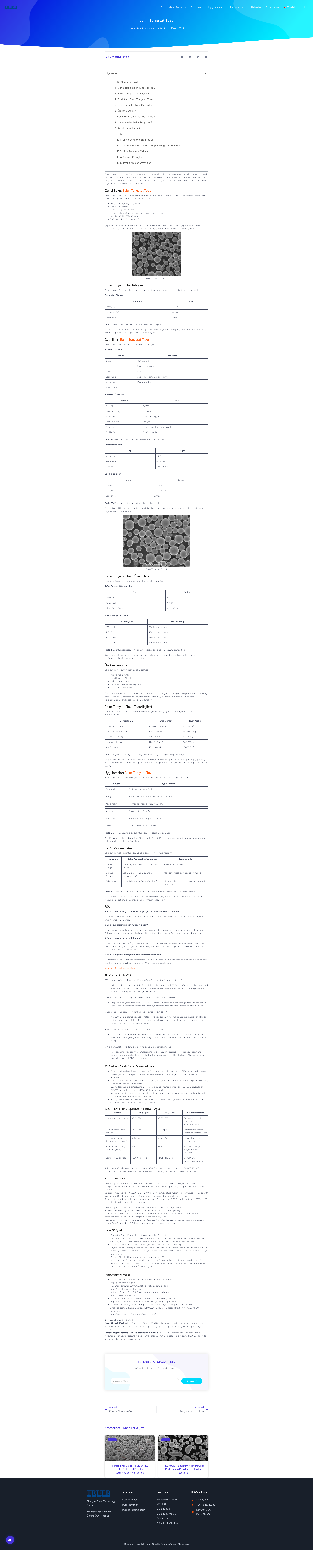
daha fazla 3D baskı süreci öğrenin (121, 968)
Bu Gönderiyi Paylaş (128, 82)
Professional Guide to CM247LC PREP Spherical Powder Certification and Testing (129, 1469)
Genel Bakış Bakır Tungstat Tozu (136, 87)
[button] (304, 7)
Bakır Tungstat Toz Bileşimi (133, 93)
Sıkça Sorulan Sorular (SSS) (139, 139)
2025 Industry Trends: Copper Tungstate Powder (151, 145)
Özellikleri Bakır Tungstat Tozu (135, 99)
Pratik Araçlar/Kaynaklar (137, 162)
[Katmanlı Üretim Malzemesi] (10, 7)
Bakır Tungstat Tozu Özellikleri (135, 105)
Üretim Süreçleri (126, 110)
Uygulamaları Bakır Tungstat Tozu (137, 122)
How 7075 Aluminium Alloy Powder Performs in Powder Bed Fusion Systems (183, 1469)
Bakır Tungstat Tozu (136, 190)
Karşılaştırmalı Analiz (129, 128)
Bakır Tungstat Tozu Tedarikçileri (136, 116)
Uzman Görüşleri (133, 157)
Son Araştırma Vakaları (136, 151)
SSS (121, 134)
